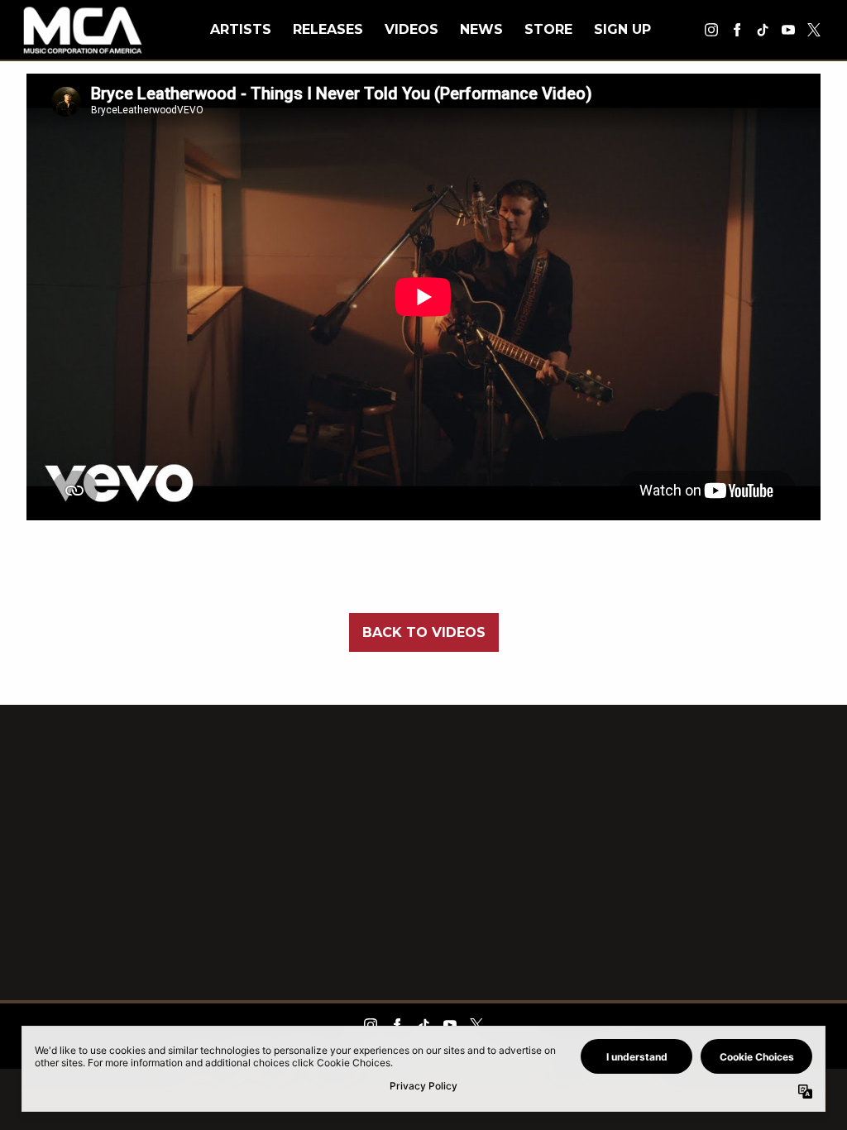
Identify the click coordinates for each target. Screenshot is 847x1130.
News (481, 29)
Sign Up (622, 29)
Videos (411, 29)
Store (548, 29)
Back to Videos (424, 632)
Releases (328, 29)
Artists (240, 29)
